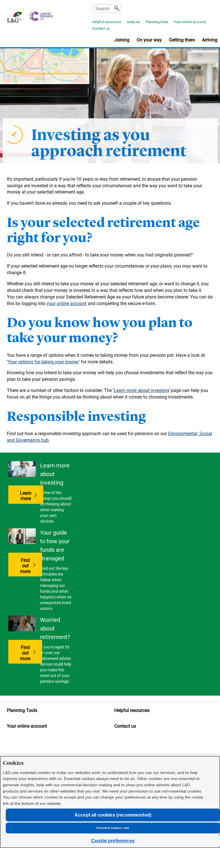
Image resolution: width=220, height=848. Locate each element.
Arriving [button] (209, 40)
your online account (67, 303)
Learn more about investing (141, 390)
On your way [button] (149, 40)
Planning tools (157, 22)
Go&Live (133, 22)
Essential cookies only (113, 827)
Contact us (101, 28)
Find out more (31, 566)
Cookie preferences (113, 840)
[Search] (117, 8)
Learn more (26, 495)
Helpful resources (106, 22)
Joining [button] (121, 40)
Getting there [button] (182, 40)
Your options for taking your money (43, 362)
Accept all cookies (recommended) (112, 815)
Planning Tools (22, 710)
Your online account (190, 22)
